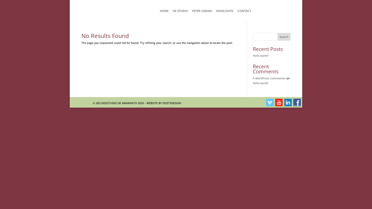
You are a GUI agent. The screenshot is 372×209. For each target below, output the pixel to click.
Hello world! (260, 55)
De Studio (180, 11)
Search (284, 37)
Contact (244, 11)
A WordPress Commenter (269, 78)
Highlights (224, 11)
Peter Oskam (202, 11)
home (164, 11)
